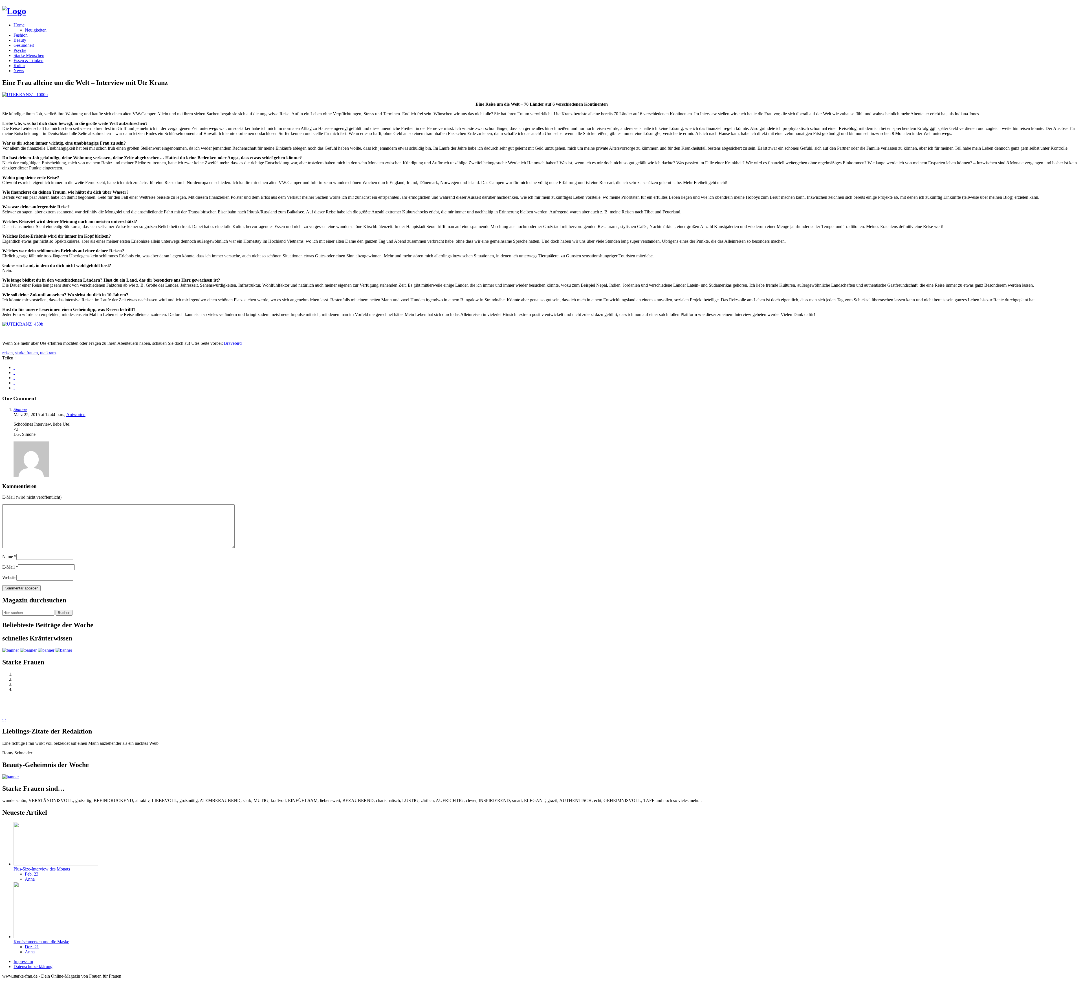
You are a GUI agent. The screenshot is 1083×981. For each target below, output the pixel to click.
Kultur (19, 65)
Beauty (20, 40)
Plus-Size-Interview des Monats (42, 869)
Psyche (20, 50)
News (19, 70)
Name (9, 556)
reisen (7, 352)
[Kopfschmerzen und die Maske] (56, 936)
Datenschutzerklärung (33, 966)
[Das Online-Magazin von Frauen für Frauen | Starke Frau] (14, 11)
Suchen (64, 613)
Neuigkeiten (36, 30)
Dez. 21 (32, 946)
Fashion (21, 35)
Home (19, 25)
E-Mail (10, 567)
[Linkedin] (14, 382)
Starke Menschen (29, 55)
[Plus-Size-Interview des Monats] (56, 863)
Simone (20, 409)
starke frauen (26, 352)
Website (9, 577)
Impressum (23, 961)
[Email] (14, 387)
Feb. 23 (31, 874)
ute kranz (48, 352)
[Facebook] (14, 367)
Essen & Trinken (28, 60)
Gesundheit (24, 45)
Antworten (75, 414)
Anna (30, 879)
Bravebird (233, 343)
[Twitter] (14, 377)
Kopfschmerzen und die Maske (41, 941)
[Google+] (14, 372)
